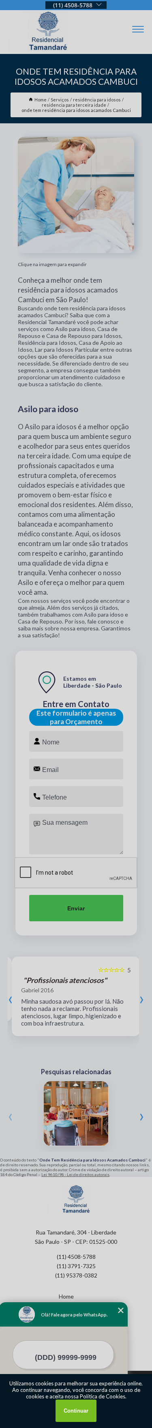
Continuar (76, 1411)
